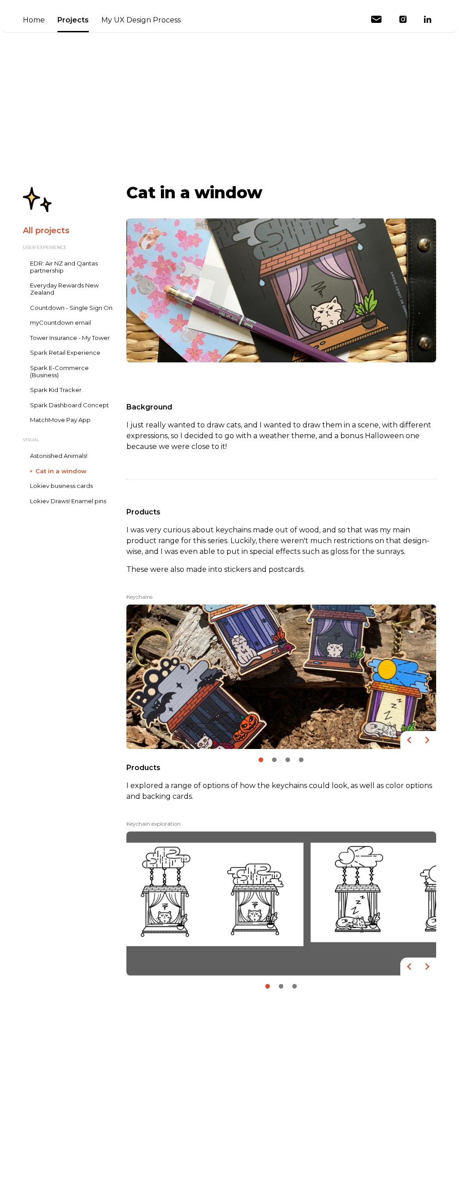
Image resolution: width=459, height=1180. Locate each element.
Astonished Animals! (58, 456)
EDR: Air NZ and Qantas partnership (64, 267)
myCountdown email (60, 322)
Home (34, 20)
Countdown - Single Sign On (71, 308)
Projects (73, 20)
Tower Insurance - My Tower (70, 338)
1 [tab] (260, 757)
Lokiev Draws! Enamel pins (68, 501)
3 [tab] (287, 757)
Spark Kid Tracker (56, 390)
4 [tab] (301, 757)
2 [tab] (274, 757)
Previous (409, 740)
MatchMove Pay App (60, 420)
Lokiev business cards (61, 486)
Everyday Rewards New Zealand (64, 289)
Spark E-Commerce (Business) (59, 372)
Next (427, 740)
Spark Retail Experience (65, 352)
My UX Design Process (141, 20)
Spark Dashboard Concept (69, 405)
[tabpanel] (281, 671)
